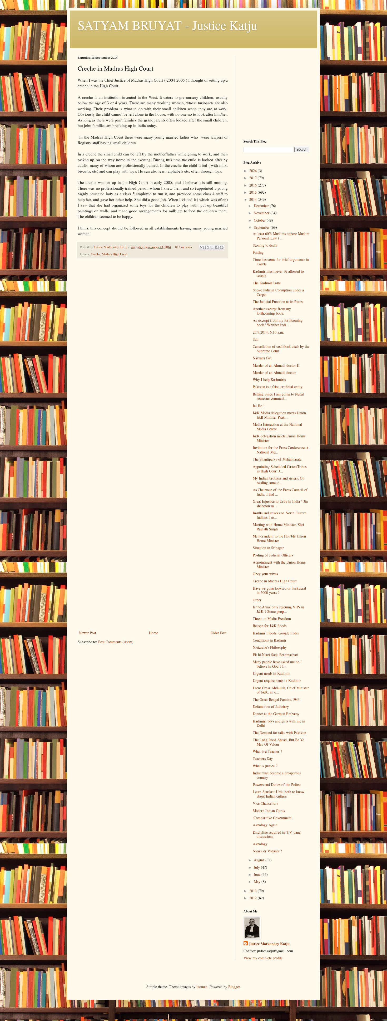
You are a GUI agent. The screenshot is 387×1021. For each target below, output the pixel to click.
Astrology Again (265, 824)
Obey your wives (265, 573)
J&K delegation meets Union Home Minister (279, 438)
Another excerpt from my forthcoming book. (272, 311)
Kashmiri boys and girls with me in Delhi (279, 723)
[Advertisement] (152, 590)
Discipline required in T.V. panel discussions (277, 834)
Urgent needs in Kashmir (271, 673)
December (262, 205)
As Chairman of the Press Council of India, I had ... (280, 492)
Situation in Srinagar (268, 547)
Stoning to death (265, 245)
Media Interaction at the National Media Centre (277, 426)
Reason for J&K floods (269, 625)
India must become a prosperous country (277, 775)
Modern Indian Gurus (269, 810)
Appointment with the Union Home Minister (279, 564)
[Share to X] (211, 247)
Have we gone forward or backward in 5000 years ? (279, 590)
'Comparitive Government (272, 817)
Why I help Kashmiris (269, 379)
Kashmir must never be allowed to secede (278, 273)
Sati (256, 339)
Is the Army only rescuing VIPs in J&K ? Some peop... (278, 609)
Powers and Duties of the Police (276, 784)
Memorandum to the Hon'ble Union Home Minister (279, 538)
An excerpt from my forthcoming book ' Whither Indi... (277, 322)
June (257, 874)
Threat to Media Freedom (272, 618)
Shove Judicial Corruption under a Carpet (278, 292)
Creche (95, 254)
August (259, 859)
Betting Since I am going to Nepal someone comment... (278, 396)
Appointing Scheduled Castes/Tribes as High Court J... (279, 468)
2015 (253, 192)
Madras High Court (114, 254)
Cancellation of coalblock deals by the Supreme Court (281, 348)
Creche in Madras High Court (275, 580)
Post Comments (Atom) (115, 641)
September (262, 227)
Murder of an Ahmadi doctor (274, 372)
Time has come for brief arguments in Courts (281, 261)
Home (153, 632)
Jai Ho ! (259, 405)
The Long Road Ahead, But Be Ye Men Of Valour (278, 742)
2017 (253, 177)
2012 (253, 897)
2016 (253, 185)
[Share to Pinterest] (221, 247)
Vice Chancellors (265, 803)
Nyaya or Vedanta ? (267, 850)
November (262, 212)
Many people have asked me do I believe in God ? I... (277, 664)
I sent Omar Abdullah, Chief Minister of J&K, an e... (281, 690)
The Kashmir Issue (267, 282)
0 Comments (183, 247)
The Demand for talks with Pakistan (279, 732)
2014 (253, 199)
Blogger (234, 986)
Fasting (258, 252)
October (260, 220)
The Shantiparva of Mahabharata (277, 459)
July (257, 867)
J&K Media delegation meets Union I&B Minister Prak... (279, 415)
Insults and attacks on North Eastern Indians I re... (279, 515)
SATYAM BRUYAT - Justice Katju (167, 24)
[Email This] (201, 247)
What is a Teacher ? (267, 751)
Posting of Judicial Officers (273, 555)
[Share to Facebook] (216, 247)
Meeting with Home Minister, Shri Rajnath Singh (278, 526)
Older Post (218, 632)
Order (257, 599)
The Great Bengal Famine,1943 (276, 699)
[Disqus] (153, 336)
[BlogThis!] (206, 247)
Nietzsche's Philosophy (270, 647)
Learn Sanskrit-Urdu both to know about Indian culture (278, 794)
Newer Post (87, 632)
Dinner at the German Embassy (276, 713)
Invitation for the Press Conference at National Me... (280, 450)
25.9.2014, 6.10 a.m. (268, 332)
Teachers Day (263, 758)
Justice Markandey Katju (269, 943)
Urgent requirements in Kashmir (277, 680)
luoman (201, 986)
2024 (253, 170)
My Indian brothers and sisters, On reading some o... (278, 480)
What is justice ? (265, 765)
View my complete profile (263, 957)
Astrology (260, 843)
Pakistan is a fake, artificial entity (277, 386)
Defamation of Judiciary (271, 706)
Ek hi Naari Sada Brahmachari (275, 654)
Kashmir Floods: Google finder (276, 633)
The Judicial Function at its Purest (278, 301)
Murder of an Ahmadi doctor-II (276, 365)
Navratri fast (262, 357)
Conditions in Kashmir (269, 640)
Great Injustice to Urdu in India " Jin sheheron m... (280, 503)
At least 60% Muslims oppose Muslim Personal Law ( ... (281, 236)
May (257, 881)
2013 (253, 890)
